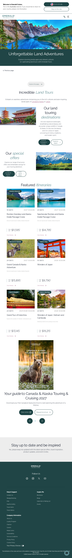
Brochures (40, 495)
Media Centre (10, 530)
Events (39, 504)
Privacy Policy (11, 539)
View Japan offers (20, 173)
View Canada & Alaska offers (8, 174)
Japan (48, 102)
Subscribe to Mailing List (43, 501)
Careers (9, 527)
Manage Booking (11, 498)
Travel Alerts (10, 507)
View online (25, 410)
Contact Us (10, 495)
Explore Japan (55, 142)
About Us (9, 518)
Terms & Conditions (12, 536)
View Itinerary (10, 235)
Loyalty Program (11, 521)
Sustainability (10, 533)
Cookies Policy (11, 542)
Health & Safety (11, 504)
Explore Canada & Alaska (43, 142)
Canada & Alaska (38, 102)
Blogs (38, 498)
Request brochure (42, 410)
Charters (9, 524)
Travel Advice (10, 510)
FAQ (8, 501)
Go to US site (58, 4)
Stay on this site (56, 9)
